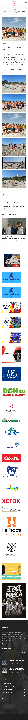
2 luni (10, 663)
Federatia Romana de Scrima (7, 240)
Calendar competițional (14, 686)
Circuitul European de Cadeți (14, 698)
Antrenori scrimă (14, 683)
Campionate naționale (14, 695)
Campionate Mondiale (14, 692)
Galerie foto (4, 43)
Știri (7, 11)
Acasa (4, 11)
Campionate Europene (14, 689)
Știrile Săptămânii (13, 11)
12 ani (13, 240)
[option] (14, 230)
